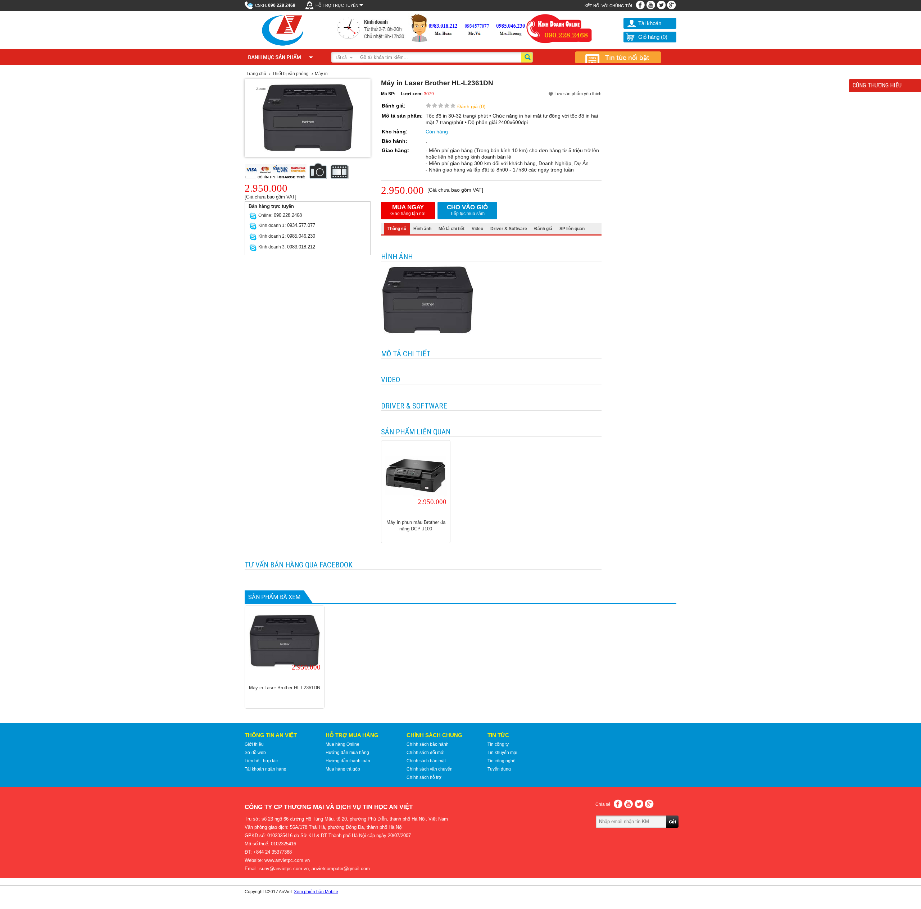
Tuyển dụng (499, 769)
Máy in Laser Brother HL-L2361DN (284, 687)
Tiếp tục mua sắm (467, 210)
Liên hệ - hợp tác (261, 760)
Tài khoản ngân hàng (265, 769)
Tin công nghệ (501, 760)
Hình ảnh (422, 228)
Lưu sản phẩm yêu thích (578, 93)
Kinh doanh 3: (272, 247)
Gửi (673, 832)
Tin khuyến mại (502, 752)
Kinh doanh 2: (272, 236)
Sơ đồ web (255, 752)
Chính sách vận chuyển (430, 769)
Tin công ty (498, 744)
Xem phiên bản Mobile (316, 891)
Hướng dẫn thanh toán (348, 760)
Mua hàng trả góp (343, 769)
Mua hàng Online (342, 744)
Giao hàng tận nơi (408, 210)
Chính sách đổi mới (426, 752)
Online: (265, 215)
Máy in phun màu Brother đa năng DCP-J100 (415, 525)
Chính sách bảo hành (428, 744)
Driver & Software (508, 228)
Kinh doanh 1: (272, 225)
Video (477, 228)
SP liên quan (572, 228)
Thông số (396, 228)
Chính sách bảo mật (426, 760)
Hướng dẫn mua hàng (347, 752)
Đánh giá (543, 228)
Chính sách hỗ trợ (424, 777)
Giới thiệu (254, 744)
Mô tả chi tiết (451, 228)
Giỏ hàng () (652, 37)
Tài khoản (649, 23)
